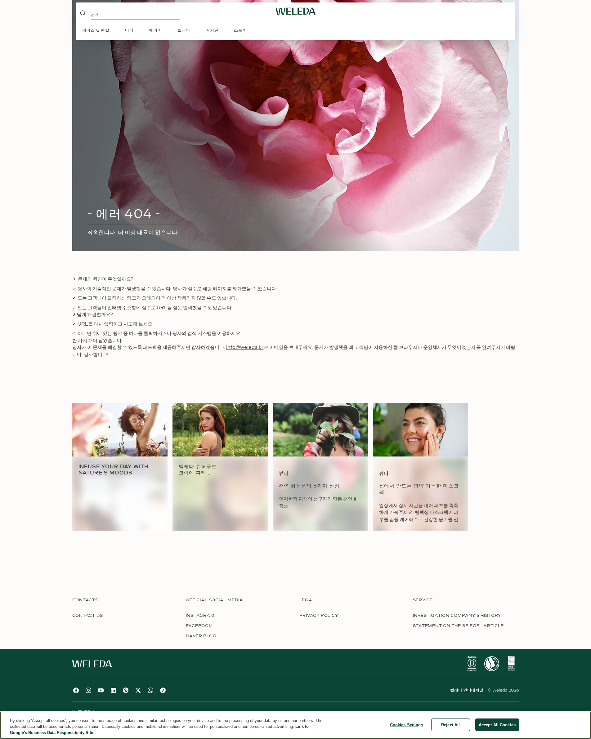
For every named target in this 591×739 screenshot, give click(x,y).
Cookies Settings (406, 724)
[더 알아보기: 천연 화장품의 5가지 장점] (320, 467)
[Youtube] (101, 690)
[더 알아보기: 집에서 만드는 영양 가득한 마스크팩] (420, 467)
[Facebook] (76, 690)
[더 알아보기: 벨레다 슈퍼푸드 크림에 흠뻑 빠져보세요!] (220, 467)
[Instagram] (88, 690)
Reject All (450, 724)
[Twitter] (138, 690)
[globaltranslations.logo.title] (296, 11)
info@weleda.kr (245, 347)
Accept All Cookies (497, 724)
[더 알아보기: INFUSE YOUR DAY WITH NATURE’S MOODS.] (120, 467)
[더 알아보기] (471, 663)
